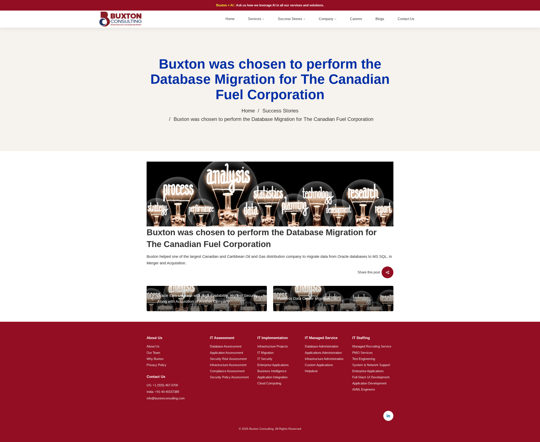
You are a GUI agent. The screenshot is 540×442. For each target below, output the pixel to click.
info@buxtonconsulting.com (166, 398)
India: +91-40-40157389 (163, 391)
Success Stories (280, 111)
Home (248, 111)
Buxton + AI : (226, 5)
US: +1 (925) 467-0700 (162, 385)
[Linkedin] (388, 416)
